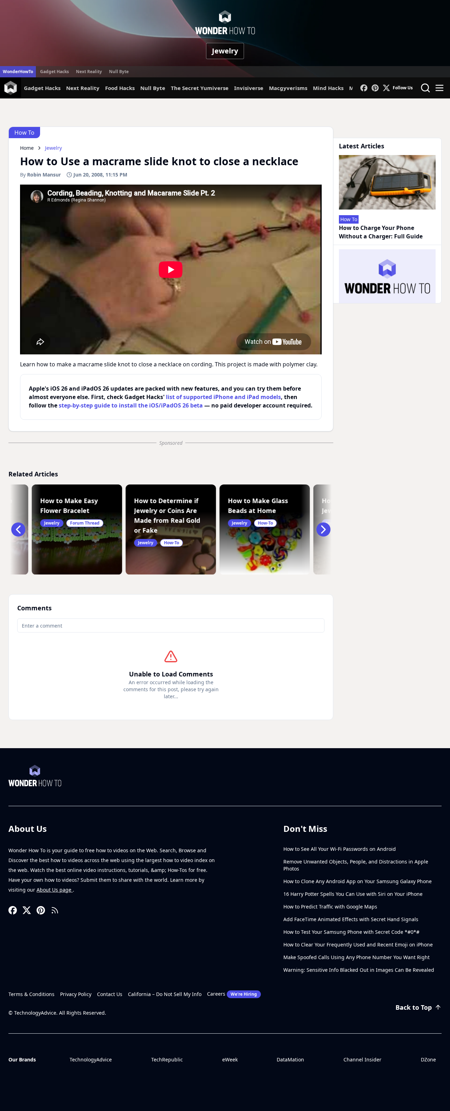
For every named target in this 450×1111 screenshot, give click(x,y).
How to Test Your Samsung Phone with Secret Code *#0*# (351, 932)
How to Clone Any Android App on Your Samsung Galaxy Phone (357, 881)
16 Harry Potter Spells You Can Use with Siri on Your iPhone (353, 894)
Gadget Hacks (54, 72)
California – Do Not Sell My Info (164, 994)
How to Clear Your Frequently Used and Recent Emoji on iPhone (358, 944)
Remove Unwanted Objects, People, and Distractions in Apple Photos (355, 865)
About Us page (55, 889)
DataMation (290, 1059)
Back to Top (414, 1007)
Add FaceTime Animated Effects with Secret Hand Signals (350, 919)
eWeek (230, 1059)
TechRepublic (167, 1059)
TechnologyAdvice (91, 1059)
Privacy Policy (75, 994)
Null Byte (119, 72)
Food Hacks (120, 87)
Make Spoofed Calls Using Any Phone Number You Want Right (356, 957)
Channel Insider (362, 1059)
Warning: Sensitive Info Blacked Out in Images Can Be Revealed (358, 969)
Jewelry (225, 51)
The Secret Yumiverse (200, 87)
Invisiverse (248, 87)
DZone (428, 1059)
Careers (232, 993)
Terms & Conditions (31, 994)
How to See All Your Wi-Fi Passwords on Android (339, 849)
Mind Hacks (328, 87)
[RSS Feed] (55, 910)
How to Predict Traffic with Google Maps (330, 906)
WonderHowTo (18, 72)
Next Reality (89, 72)
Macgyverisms (288, 87)
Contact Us (109, 994)
